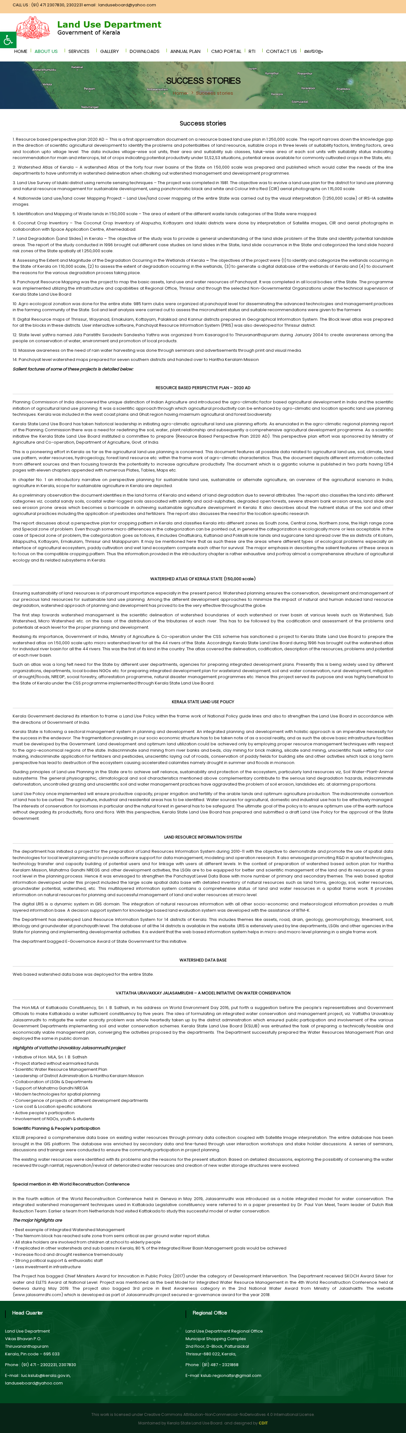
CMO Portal (226, 51)
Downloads (145, 51)
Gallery (109, 51)
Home (20, 51)
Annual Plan (185, 51)
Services (79, 51)
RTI (252, 51)
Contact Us (281, 51)
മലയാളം (313, 52)
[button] (8, 40)
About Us (46, 51)
